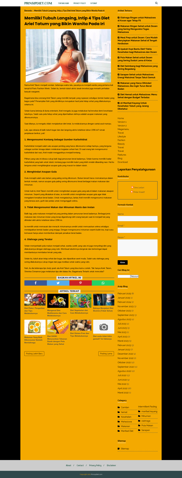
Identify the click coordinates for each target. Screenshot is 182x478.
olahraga (145, 421)
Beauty (121, 144)
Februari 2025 (124, 293)
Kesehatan (126, 417)
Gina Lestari (139, 187)
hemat (124, 412)
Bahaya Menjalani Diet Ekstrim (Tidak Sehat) (103, 309)
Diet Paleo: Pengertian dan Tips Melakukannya (34, 310)
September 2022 (126, 367)
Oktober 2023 (124, 310)
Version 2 (122, 125)
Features (122, 155)
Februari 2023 (124, 345)
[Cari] (156, 2)
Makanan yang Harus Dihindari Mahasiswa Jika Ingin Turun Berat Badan (135, 86)
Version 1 (122, 122)
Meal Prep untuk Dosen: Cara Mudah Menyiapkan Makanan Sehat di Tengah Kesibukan (138, 40)
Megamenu (123, 129)
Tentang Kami (63, 3)
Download (123, 162)
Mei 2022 (122, 384)
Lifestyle (122, 136)
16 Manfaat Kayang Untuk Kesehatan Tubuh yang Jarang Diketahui (133, 106)
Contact (80, 465)
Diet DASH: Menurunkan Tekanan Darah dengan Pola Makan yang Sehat (57, 340)
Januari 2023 (124, 349)
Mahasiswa (126, 421)
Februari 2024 (124, 302)
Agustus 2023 (124, 319)
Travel (121, 133)
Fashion (121, 140)
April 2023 (122, 336)
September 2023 (126, 315)
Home (121, 118)
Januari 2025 (124, 298)
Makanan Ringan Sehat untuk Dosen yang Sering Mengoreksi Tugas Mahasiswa (137, 29)
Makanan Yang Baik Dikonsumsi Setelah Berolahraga (33, 340)
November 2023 (126, 306)
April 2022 (122, 388)
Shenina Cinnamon (32, 271)
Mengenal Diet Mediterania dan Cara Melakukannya (57, 313)
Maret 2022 (123, 392)
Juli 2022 (122, 375)
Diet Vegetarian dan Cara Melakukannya (79, 311)
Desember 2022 (125, 354)
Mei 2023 (122, 332)
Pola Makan (147, 425)
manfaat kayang (149, 411)
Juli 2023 (122, 323)
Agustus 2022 (124, 371)
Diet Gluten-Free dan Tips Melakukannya (79, 334)
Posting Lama (106, 354)
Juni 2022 (122, 379)
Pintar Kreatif (139, 192)
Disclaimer (111, 465)
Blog (120, 158)
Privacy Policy (80, 3)
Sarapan (145, 430)
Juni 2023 (122, 328)
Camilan (125, 407)
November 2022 (125, 358)
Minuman (146, 416)
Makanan (125, 426)
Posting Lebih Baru (34, 354)
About (68, 465)
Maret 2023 (123, 341)
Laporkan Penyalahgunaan (136, 169)
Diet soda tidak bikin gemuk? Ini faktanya (102, 337)
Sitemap (93, 3)
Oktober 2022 (124, 362)
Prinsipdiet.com (38, 3)
